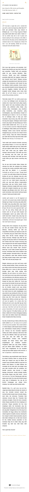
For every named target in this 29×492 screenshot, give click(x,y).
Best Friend (10, 435)
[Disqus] (14, 458)
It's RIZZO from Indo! (9, 5)
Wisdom (24, 435)
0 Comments (11, 19)
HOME (3, 13)
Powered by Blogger (15, 485)
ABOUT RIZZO (9, 13)
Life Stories (19, 435)
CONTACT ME (17, 13)
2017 (6, 435)
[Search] (26, 2)
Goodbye (15, 435)
